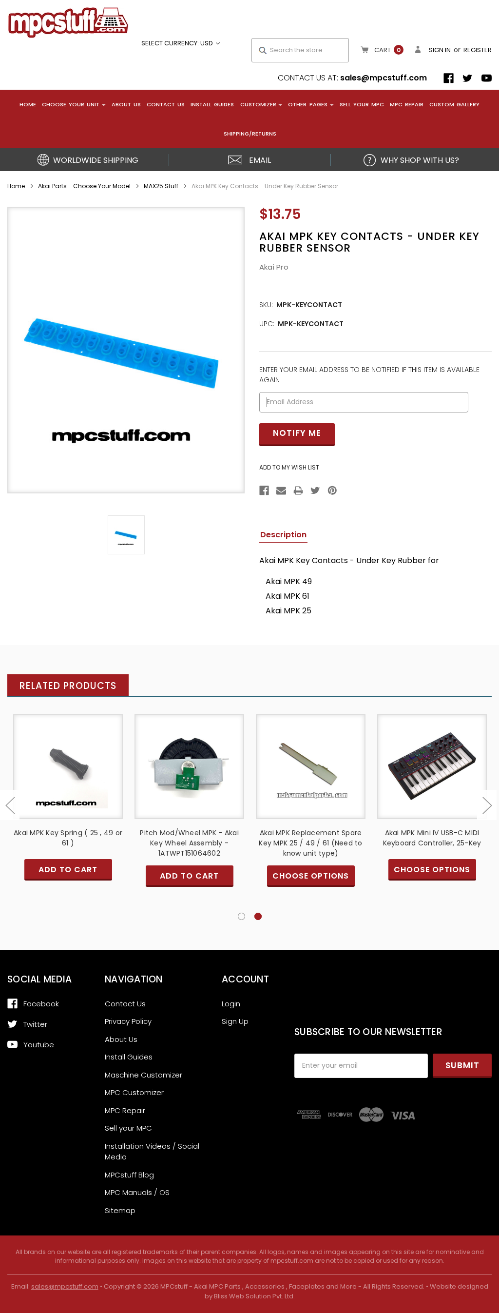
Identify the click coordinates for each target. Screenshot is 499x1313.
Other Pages (307, 104)
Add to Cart (68, 774)
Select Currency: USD (177, 43)
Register (477, 50)
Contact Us (166, 104)
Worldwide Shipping (95, 160)
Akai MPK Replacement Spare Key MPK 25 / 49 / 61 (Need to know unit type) (310, 843)
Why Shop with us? (420, 160)
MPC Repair (406, 104)
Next (487, 805)
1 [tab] (241, 916)
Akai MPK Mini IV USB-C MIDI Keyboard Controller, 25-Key (432, 838)
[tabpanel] (432, 809)
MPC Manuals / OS (137, 1192)
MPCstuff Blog (129, 1175)
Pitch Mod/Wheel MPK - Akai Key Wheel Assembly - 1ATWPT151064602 (189, 843)
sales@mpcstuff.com (383, 77)
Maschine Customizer (143, 1075)
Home (27, 104)
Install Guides (212, 104)
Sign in (440, 50)
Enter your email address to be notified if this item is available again (369, 375)
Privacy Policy (128, 1021)
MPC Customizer (134, 1092)
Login (231, 1004)
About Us (126, 104)
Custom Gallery (454, 104)
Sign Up (235, 1021)
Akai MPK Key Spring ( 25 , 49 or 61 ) (68, 838)
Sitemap (120, 1210)
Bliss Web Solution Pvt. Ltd (253, 1296)
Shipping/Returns (250, 133)
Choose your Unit (70, 104)
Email (260, 160)
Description (283, 534)
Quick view (68, 757)
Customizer (258, 104)
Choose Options (311, 774)
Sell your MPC (362, 104)
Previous (9, 805)
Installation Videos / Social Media (152, 1151)
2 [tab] (258, 916)
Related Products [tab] (67, 685)
